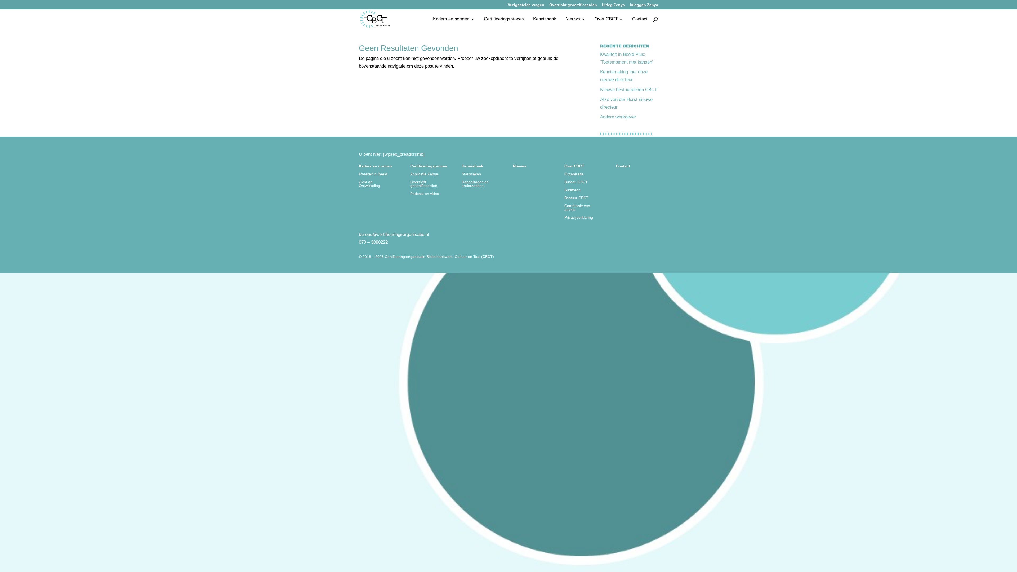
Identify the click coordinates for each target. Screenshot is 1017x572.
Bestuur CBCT (576, 198)
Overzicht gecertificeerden (573, 5)
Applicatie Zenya (424, 174)
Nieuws (572, 19)
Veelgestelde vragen (526, 5)
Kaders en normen (451, 19)
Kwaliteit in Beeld (373, 174)
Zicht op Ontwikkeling (369, 184)
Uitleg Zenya (613, 5)
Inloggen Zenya (644, 5)
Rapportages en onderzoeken (475, 184)
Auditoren (572, 190)
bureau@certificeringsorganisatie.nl (394, 234)
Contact (640, 19)
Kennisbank (544, 19)
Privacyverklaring (578, 218)
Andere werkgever (618, 116)
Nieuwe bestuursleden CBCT (628, 89)
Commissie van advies (577, 208)
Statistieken (471, 174)
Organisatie (574, 174)
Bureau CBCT (576, 182)
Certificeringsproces (504, 19)
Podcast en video (424, 194)
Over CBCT (606, 19)
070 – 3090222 (373, 242)
